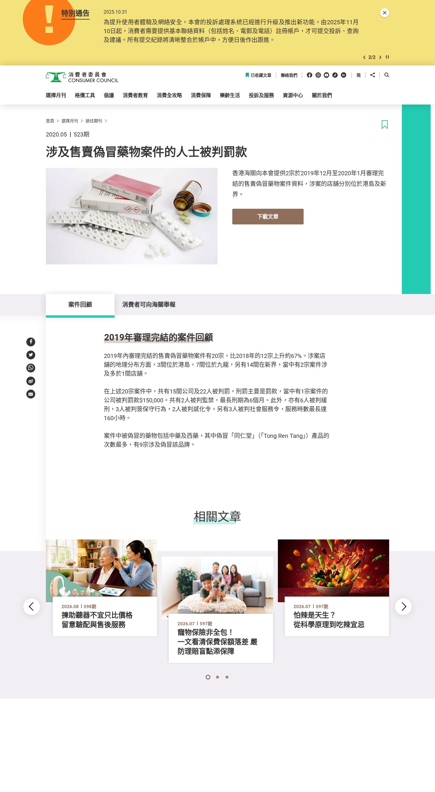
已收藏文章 (261, 75)
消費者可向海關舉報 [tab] (148, 305)
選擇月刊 (70, 120)
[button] (364, 57)
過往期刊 (94, 120)
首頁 (50, 120)
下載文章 (267, 216)
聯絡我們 (289, 75)
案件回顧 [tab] (80, 305)
